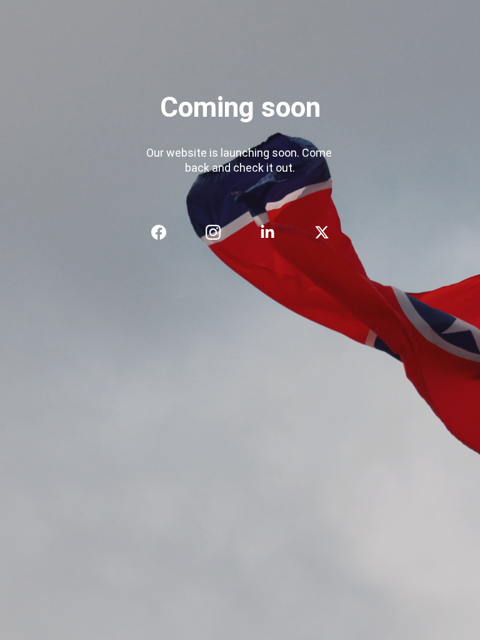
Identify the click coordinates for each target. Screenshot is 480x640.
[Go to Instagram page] (219, 232)
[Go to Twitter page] (321, 232)
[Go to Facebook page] (165, 232)
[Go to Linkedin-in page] (274, 232)
